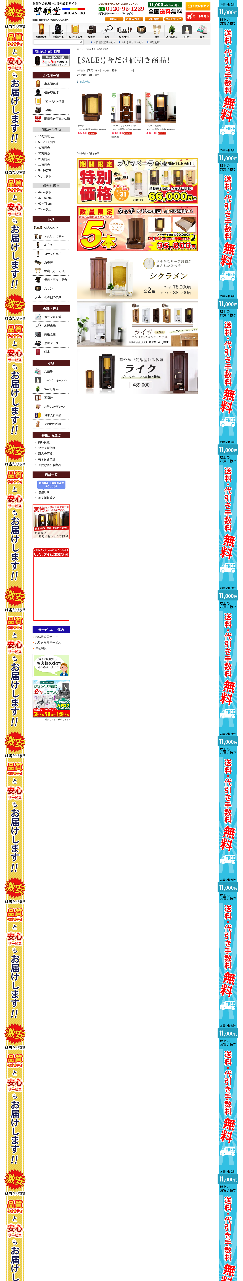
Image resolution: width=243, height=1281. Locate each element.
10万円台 (44, 164)
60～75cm (45, 203)
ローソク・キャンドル (56, 380)
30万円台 (44, 153)
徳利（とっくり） (55, 271)
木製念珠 (50, 325)
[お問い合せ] (198, 9)
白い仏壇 (44, 442)
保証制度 (155, 42)
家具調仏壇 (51, 83)
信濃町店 (44, 492)
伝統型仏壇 (51, 92)
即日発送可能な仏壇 (57, 118)
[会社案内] (154, 19)
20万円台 (44, 159)
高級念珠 (50, 334)
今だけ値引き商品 (49, 464)
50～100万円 (46, 142)
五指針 (48, 397)
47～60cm (45, 197)
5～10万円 (45, 170)
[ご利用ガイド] (134, 19)
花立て (48, 244)
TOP (79, 49)
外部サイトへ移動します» (57, 719)
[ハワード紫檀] (160, 121)
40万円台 (44, 147)
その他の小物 (52, 423)
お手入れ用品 (52, 415)
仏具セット (51, 227)
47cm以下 (44, 192)
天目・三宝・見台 (55, 279)
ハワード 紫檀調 (153, 126)
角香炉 (48, 262)
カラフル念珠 (52, 316)
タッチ (81, 126)
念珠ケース (51, 343)
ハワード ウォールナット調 (124, 126)
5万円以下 (44, 176)
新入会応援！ (46, 453)
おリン (48, 288)
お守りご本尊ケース (55, 406)
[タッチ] (92, 121)
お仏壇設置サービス (104, 42)
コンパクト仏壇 (54, 101)
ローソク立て (52, 253)
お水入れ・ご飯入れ (55, 236)
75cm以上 (44, 209)
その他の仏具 (52, 297)
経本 (47, 351)
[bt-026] (126, 121)
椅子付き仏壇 (46, 459)
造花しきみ (51, 389)
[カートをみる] (198, 19)
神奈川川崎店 (46, 497)
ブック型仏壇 (46, 447)
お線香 (48, 371)
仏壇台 (48, 110)
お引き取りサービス (133, 42)
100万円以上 (46, 136)
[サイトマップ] (173, 19)
